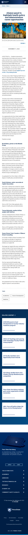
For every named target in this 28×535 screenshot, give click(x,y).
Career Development (18, 295)
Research (5, 485)
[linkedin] (11, 460)
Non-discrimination (12, 517)
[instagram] (21, 460)
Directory (17, 520)
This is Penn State (7, 470)
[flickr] (14, 460)
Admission (5, 478)
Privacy (5, 517)
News (8, 6)
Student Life (6, 488)
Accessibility (20, 517)
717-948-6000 (15, 501)
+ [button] (23, 471)
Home (3, 6)
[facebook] (7, 460)
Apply (9, 464)
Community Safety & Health (10, 492)
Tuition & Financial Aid (9, 481)
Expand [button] (23, 43)
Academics (6, 295)
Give (18, 464)
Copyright (11, 520)
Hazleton (5, 299)
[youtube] (17, 460)
